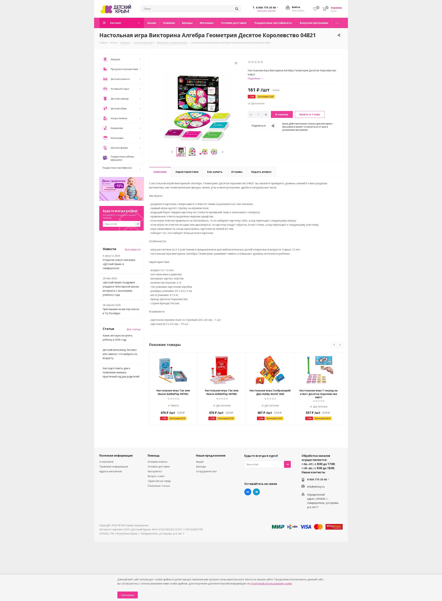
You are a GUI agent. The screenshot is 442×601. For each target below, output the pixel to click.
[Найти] (237, 8)
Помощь (154, 455)
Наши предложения (210, 455)
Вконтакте (247, 491)
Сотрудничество (206, 471)
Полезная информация (116, 455)
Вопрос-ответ (156, 476)
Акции (200, 461)
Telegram (256, 491)
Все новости (132, 249)
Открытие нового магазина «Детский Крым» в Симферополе (119, 264)
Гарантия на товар (159, 481)
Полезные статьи (159, 485)
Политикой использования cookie (271, 583)
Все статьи (133, 329)
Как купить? (155, 471)
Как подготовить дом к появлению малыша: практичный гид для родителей (121, 372)
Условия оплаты (157, 461)
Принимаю (127, 595)
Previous (172, 151)
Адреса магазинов (110, 471)
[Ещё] (337, 23)
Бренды (201, 466)
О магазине (106, 461)
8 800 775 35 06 (266, 7)
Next (222, 151)
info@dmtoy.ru (316, 486)
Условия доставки (159, 466)
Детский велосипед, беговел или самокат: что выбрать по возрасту (120, 354)
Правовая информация (113, 466)
